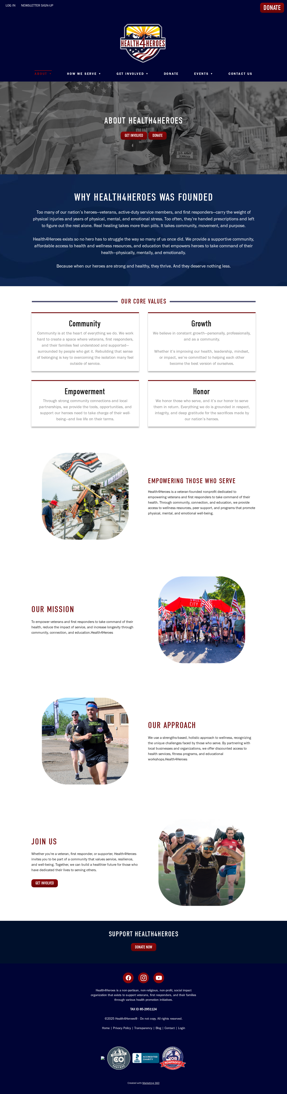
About (43, 74)
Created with (143, 1083)
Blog (158, 1028)
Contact (170, 1028)
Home (106, 1028)
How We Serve (84, 74)
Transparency (143, 1028)
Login (181, 1028)
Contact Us (240, 74)
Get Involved (132, 74)
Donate (171, 74)
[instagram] (143, 977)
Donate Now (143, 947)
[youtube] (158, 977)
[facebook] (128, 977)
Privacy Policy (122, 1028)
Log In (10, 5)
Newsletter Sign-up (37, 5)
